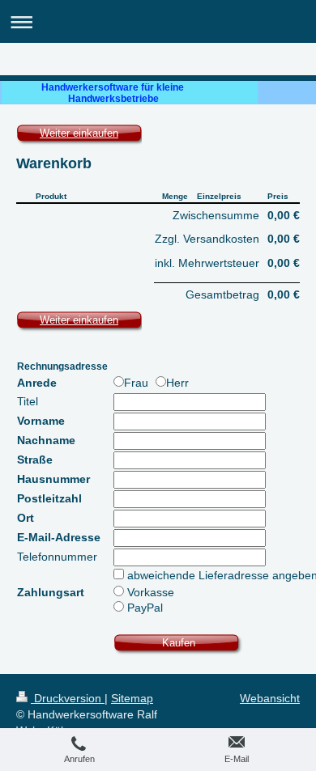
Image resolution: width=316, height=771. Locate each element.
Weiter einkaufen (79, 133)
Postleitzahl (49, 498)
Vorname (41, 420)
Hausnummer (53, 478)
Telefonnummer (57, 556)
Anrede (37, 382)
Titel (27, 401)
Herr (177, 382)
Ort (25, 517)
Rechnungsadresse (62, 366)
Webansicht (270, 698)
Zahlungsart (50, 592)
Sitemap (132, 698)
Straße (35, 459)
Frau (138, 382)
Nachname (46, 440)
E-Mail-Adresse (58, 537)
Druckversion (68, 698)
